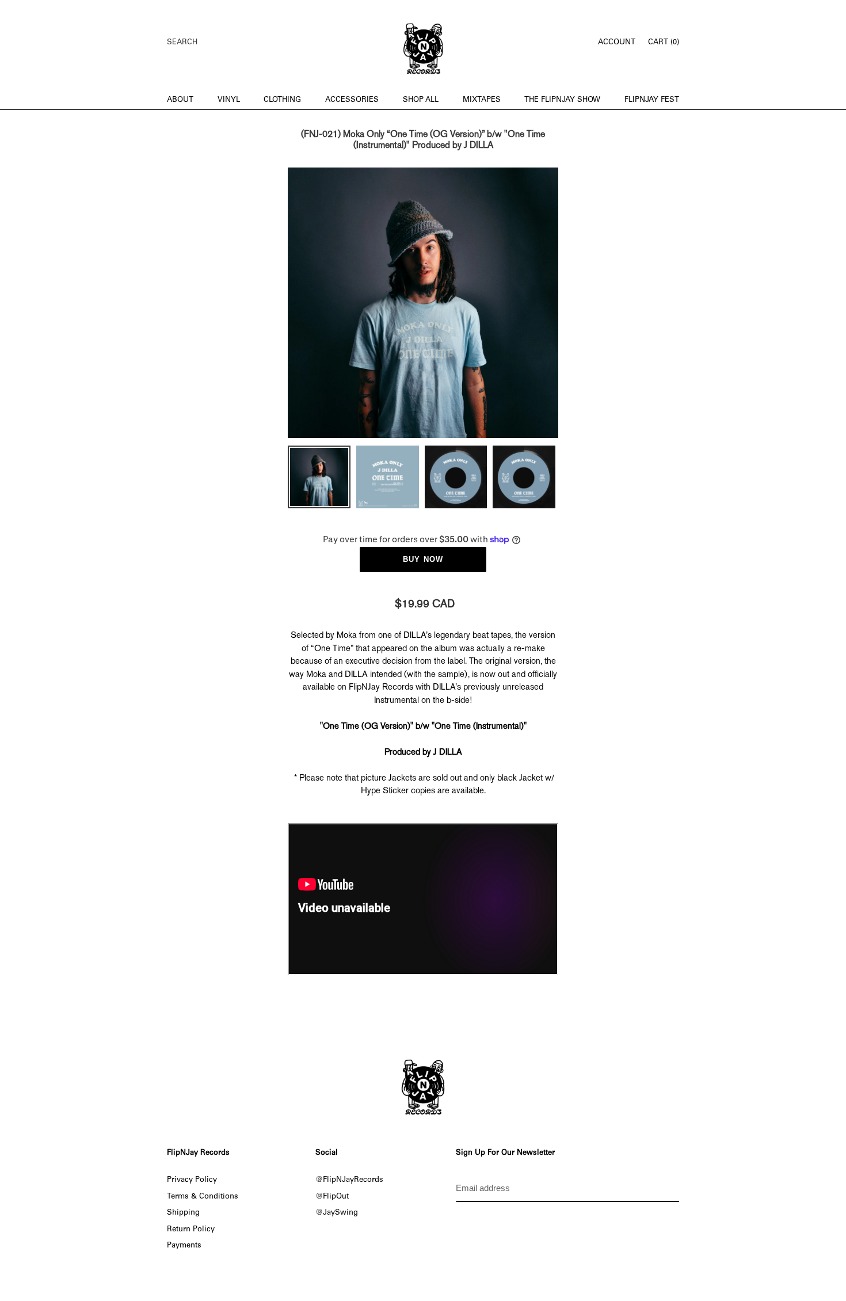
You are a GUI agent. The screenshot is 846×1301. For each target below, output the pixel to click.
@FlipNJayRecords (349, 1180)
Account (620, 42)
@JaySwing (336, 1212)
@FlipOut (332, 1196)
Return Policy (191, 1229)
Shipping (183, 1212)
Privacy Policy (192, 1180)
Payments (184, 1245)
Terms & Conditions (202, 1196)
